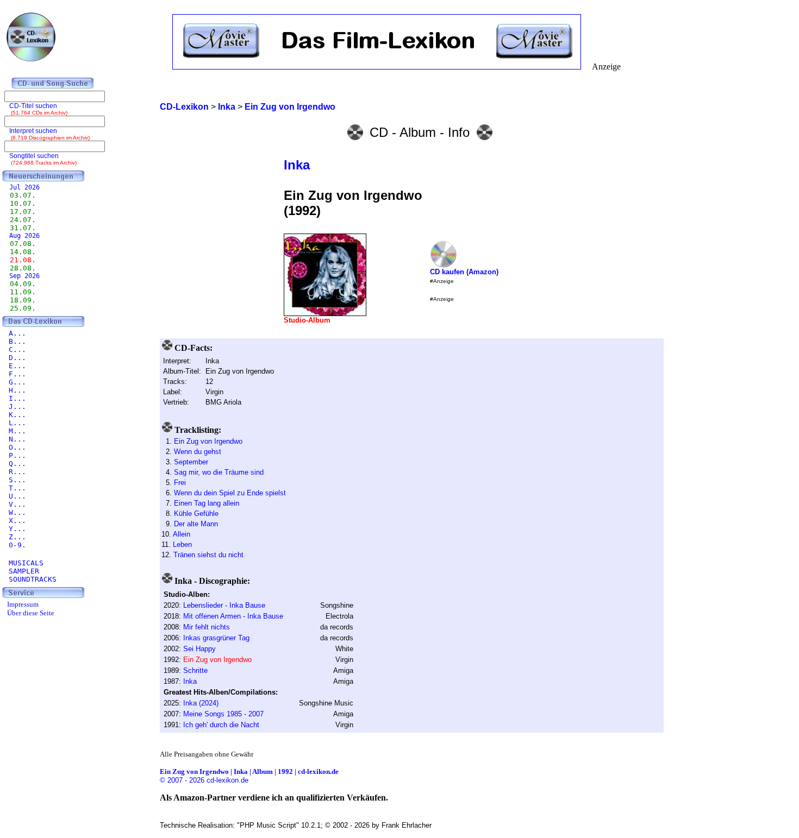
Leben (182, 544)
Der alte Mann (196, 524)
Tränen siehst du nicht (208, 555)
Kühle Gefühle (196, 513)
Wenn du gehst (197, 452)
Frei (180, 482)
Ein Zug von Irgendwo (208, 441)
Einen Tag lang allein (206, 503)
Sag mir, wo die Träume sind (219, 472)
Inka (297, 164)
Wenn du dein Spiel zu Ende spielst (230, 493)
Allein (181, 534)
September (191, 462)
